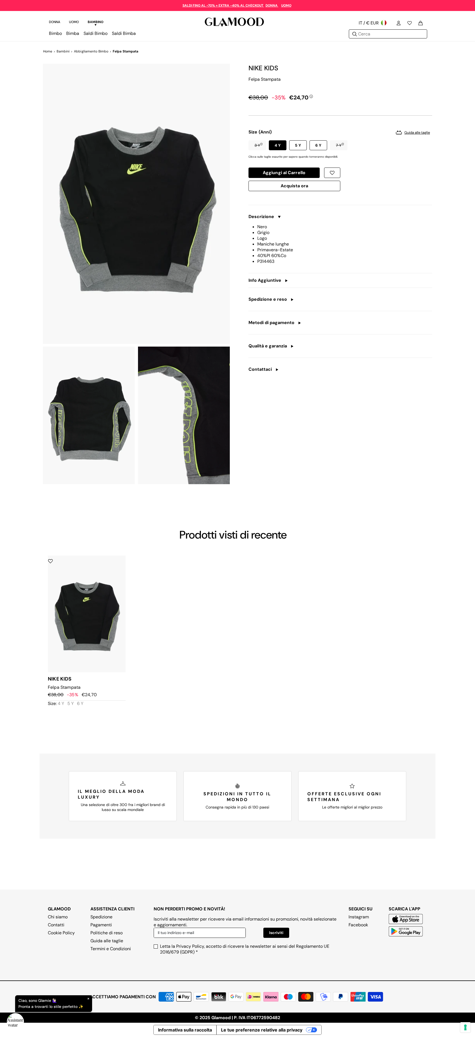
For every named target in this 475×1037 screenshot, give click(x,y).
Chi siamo (58, 917)
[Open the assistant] (15, 1021)
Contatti (56, 925)
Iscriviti (276, 932)
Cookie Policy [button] (61, 933)
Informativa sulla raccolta (185, 1030)
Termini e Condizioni (110, 949)
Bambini (63, 51)
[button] (257, 145)
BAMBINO (95, 22)
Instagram (359, 917)
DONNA (272, 5)
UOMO (286, 5)
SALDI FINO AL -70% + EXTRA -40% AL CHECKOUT (223, 5)
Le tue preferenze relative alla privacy (261, 1030)
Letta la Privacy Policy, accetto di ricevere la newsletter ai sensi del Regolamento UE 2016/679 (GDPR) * (244, 949)
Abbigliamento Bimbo (91, 51)
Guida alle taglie (106, 941)
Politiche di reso (106, 933)
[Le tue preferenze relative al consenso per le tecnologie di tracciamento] (465, 1027)
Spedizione (101, 917)
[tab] (55, 23)
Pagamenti (101, 925)
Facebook (358, 925)
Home (47, 51)
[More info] (311, 96)
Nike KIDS (263, 68)
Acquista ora (294, 187)
